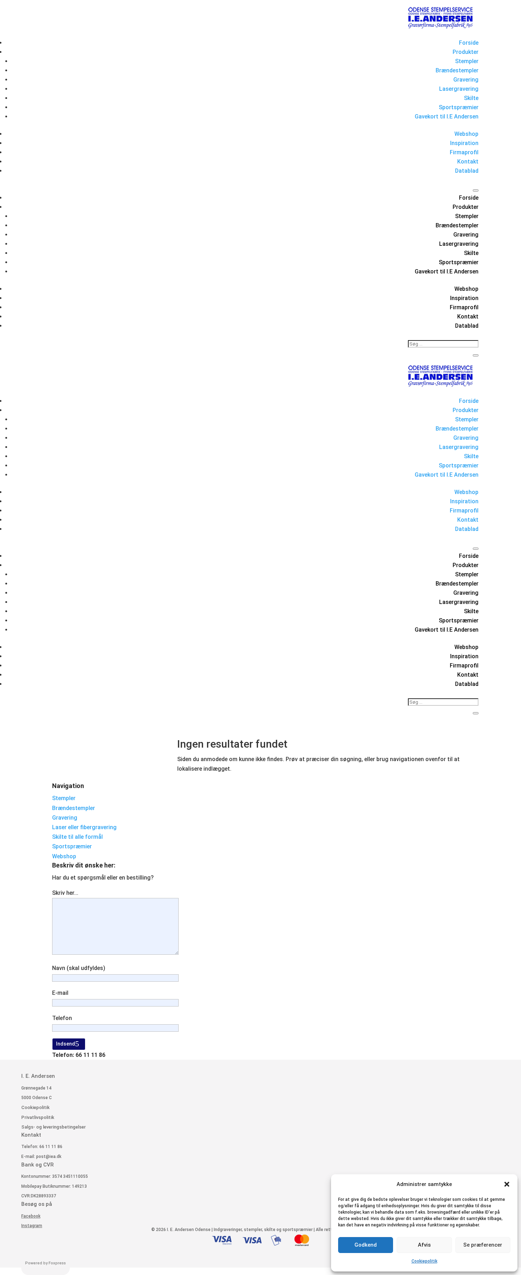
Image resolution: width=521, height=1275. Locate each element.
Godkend (365, 1245)
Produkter (465, 52)
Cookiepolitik (424, 1261)
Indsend (65, 1044)
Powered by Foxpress (45, 1263)
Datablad (466, 170)
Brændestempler (457, 70)
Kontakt (467, 161)
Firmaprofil (464, 152)
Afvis (424, 1245)
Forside (468, 42)
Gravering (465, 79)
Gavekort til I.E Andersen (446, 116)
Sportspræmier (458, 107)
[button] (506, 1184)
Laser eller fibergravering (84, 827)
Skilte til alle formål (77, 836)
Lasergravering (458, 88)
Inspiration (464, 143)
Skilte (471, 98)
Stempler (466, 61)
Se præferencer (482, 1245)
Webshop (466, 134)
